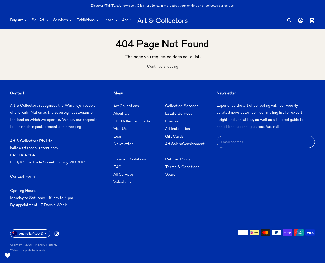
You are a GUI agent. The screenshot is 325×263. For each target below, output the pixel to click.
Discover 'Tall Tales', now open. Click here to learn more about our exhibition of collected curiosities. (162, 5)
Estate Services (178, 114)
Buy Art (16, 20)
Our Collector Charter (132, 121)
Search (171, 175)
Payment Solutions (129, 159)
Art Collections (126, 106)
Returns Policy (177, 159)
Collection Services (181, 106)
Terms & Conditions (182, 167)
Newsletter (123, 144)
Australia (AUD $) (31, 233)
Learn (108, 20)
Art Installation (177, 129)
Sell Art (37, 20)
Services (60, 20)
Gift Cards (174, 137)
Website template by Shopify (27, 250)
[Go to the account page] (300, 20)
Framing (172, 121)
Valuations (122, 182)
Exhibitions (85, 20)
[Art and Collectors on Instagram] (56, 233)
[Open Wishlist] (8, 255)
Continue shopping (162, 67)
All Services (123, 175)
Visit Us (120, 129)
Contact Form (22, 177)
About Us (130, 20)
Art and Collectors (45, 245)
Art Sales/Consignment (185, 144)
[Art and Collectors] (162, 20)
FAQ (117, 167)
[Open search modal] (289, 20)
